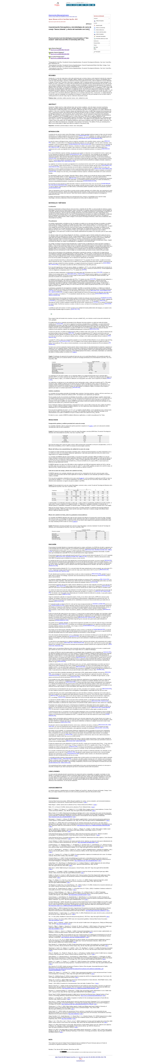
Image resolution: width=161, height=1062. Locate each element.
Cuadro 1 (74, 352)
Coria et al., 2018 (52, 158)
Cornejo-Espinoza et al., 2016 (76, 154)
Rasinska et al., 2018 (53, 565)
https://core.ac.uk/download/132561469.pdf (91, 995)
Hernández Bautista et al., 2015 (89, 180)
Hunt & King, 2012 (76, 387)
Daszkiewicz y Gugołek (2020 (99, 603)
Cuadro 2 (91, 426)
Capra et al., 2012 (98, 727)
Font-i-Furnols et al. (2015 (64, 341)
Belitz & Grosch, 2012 (94, 328)
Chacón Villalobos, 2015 (59, 161)
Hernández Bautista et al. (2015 (57, 605)
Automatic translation (101, 36)
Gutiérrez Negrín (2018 (70, 681)
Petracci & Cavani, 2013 (86, 144)
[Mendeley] (95, 47)
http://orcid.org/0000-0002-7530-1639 (60, 50)
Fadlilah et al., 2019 (82, 556)
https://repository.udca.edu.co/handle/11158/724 (60, 816)
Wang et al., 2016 (54, 695)
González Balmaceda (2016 (99, 629)
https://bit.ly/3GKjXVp (73, 1013)
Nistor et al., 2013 (65, 571)
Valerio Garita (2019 (67, 758)
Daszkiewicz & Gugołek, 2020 (101, 549)
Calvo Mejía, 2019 (100, 669)
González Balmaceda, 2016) (55, 187)
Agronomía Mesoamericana (59, 15)
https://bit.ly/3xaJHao (54, 920)
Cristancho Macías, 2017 (84, 135)
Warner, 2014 (74, 309)
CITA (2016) (52, 300)
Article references (100, 29)
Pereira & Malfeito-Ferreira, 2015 (102, 293)
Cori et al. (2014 (59, 323)
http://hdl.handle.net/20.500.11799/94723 (95, 910)
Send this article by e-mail (102, 38)
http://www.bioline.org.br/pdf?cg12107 (78, 894)
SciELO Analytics (100, 20)
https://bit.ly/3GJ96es (66, 1018)
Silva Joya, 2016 (72, 177)
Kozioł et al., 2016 (71, 751)
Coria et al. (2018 (81, 273)
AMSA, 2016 (71, 332)
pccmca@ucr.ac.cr (80, 1060)
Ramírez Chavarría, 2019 (79, 642)
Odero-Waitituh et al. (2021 (55, 758)
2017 (78, 309)
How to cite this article (101, 32)
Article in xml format (100, 27)
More (97, 47)
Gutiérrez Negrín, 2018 (75, 676)
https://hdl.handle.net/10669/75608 (86, 842)
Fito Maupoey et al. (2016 (106, 297)
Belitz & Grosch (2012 (96, 573)
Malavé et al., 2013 (55, 147)
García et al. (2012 (107, 651)
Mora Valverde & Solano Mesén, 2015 (59, 184)
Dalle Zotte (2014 (108, 560)
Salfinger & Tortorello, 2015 (56, 291)
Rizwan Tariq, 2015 (59, 645)
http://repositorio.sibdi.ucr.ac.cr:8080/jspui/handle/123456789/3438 (65, 905)
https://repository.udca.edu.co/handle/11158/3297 (73, 937)
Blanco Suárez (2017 (72, 273)
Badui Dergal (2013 (102, 575)
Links (85, 802)
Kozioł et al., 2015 (91, 617)
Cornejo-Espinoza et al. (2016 (73, 753)
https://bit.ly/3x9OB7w (54, 928)
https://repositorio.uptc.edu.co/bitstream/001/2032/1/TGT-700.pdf (77, 1004)
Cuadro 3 (81, 478)
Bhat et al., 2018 (98, 168)
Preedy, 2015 (102, 300)
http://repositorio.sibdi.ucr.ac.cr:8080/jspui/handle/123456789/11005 (93, 825)
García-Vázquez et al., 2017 (84, 138)
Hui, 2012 (84, 269)
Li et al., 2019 (99, 272)
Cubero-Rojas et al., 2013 (69, 161)
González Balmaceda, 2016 (96, 138)
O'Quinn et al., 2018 (73, 746)
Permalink (98, 51)
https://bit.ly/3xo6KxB (61, 923)
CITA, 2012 (51, 290)
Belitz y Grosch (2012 (104, 579)
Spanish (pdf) (99, 25)
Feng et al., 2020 (94, 581)
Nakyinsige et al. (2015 (74, 636)
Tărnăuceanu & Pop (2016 (54, 675)
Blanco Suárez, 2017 (95, 290)
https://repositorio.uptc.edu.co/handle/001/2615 (85, 860)
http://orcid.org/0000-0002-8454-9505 (60, 54)
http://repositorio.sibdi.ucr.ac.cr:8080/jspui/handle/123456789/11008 (78, 988)
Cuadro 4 (75, 521)
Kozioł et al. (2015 (61, 697)
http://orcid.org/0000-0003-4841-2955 (60, 58)
